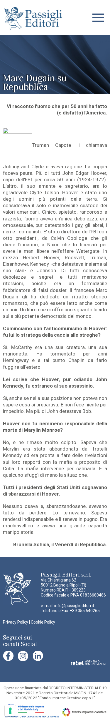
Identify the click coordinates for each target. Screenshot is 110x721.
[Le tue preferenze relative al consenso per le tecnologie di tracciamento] (10, 710)
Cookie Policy (43, 622)
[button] (98, 17)
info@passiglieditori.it (74, 605)
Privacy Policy (15, 622)
